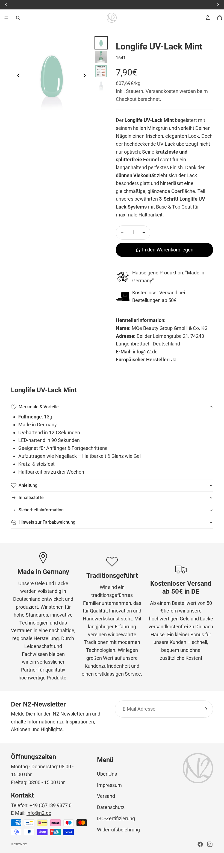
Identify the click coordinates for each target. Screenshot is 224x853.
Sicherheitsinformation (41, 509)
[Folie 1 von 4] (101, 43)
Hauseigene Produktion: (158, 272)
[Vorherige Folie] (17, 77)
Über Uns (107, 774)
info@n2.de (38, 813)
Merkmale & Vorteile (39, 406)
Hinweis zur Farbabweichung (47, 522)
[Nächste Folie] (86, 77)
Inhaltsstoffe (31, 497)
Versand (168, 292)
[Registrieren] (205, 709)
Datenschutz (111, 807)
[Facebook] (200, 844)
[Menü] (6, 17)
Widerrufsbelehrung (118, 830)
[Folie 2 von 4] (101, 57)
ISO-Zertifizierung (116, 818)
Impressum (109, 785)
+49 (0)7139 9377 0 (51, 805)
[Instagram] (210, 844)
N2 (25, 844)
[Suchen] (18, 18)
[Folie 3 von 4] (101, 71)
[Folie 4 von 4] (101, 86)
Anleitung (28, 485)
